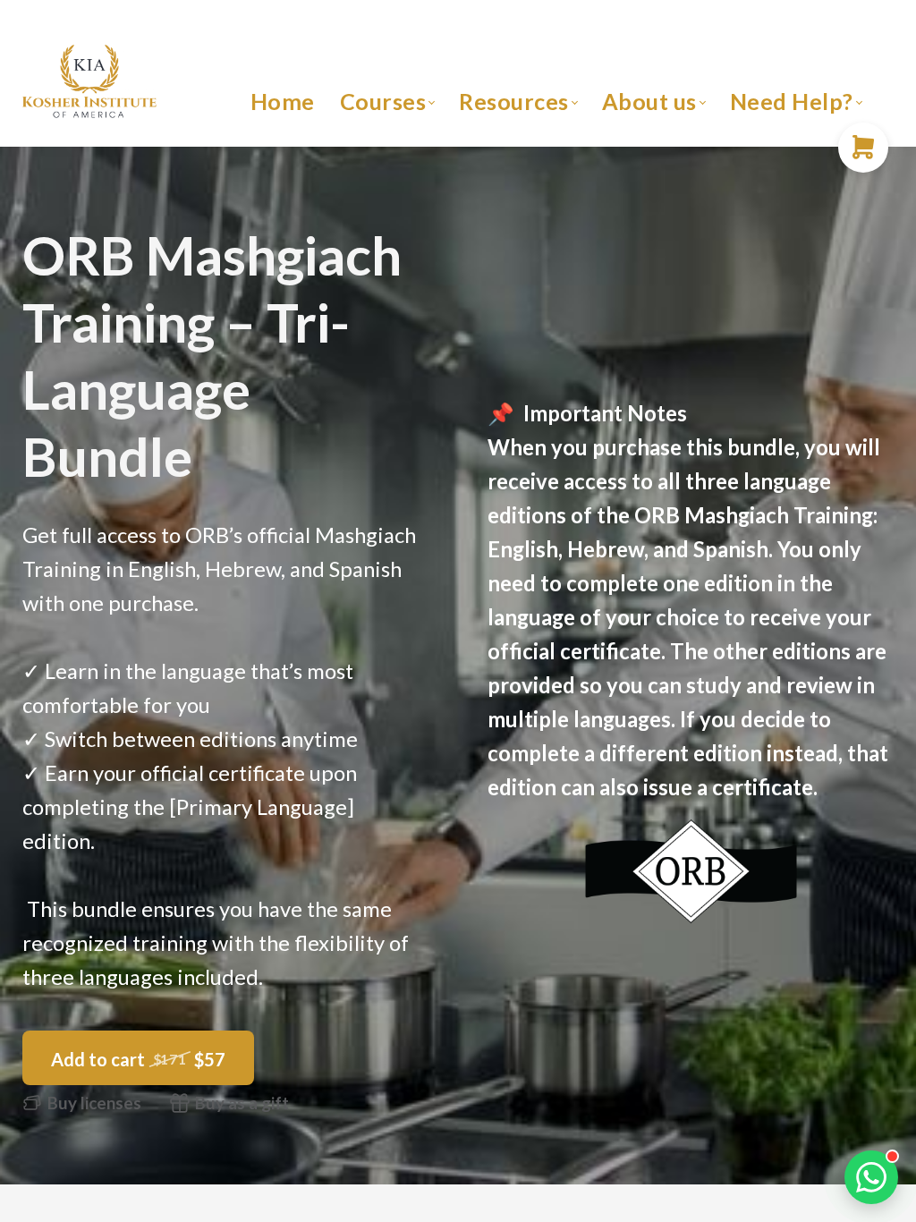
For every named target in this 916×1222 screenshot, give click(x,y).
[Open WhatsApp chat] (871, 1177)
